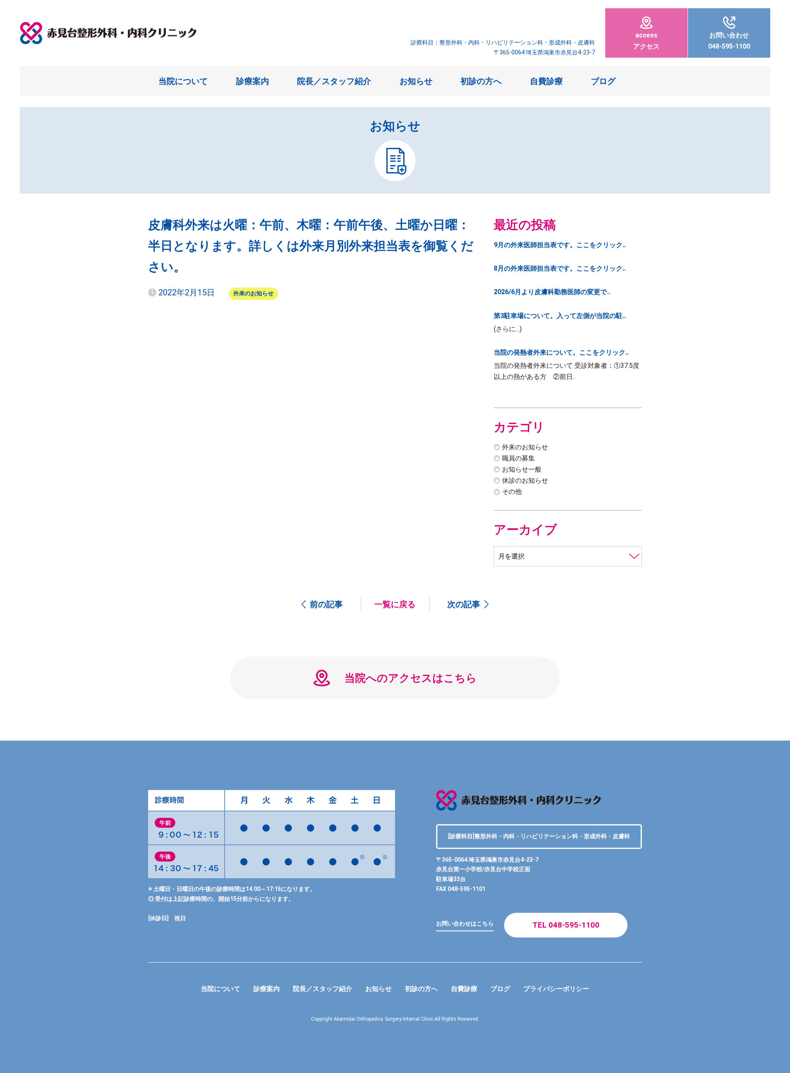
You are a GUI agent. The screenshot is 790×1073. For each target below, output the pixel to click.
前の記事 (326, 604)
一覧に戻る (395, 604)
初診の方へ (481, 81)
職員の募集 (518, 458)
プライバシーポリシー (556, 989)
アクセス (646, 40)
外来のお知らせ (253, 293)
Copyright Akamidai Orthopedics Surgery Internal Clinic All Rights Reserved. (395, 1019)
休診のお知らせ (525, 480)
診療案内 (252, 81)
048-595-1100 (729, 40)
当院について (183, 81)
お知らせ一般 (521, 469)
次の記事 (463, 604)
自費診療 (546, 81)
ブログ (603, 81)
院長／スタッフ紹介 (334, 81)
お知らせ (416, 81)
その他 (512, 492)
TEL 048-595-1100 (565, 925)
